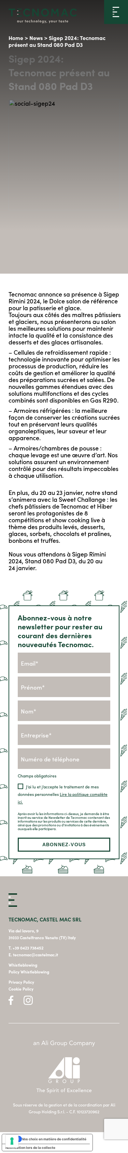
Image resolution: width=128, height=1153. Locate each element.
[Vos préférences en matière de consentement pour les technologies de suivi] (11, 1141)
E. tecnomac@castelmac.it (33, 954)
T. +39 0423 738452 (26, 948)
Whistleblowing (23, 965)
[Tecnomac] (43, 16)
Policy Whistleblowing (29, 971)
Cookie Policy (21, 989)
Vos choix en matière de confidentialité (54, 1139)
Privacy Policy (21, 982)
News (36, 37)
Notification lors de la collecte (30, 1147)
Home (16, 37)
